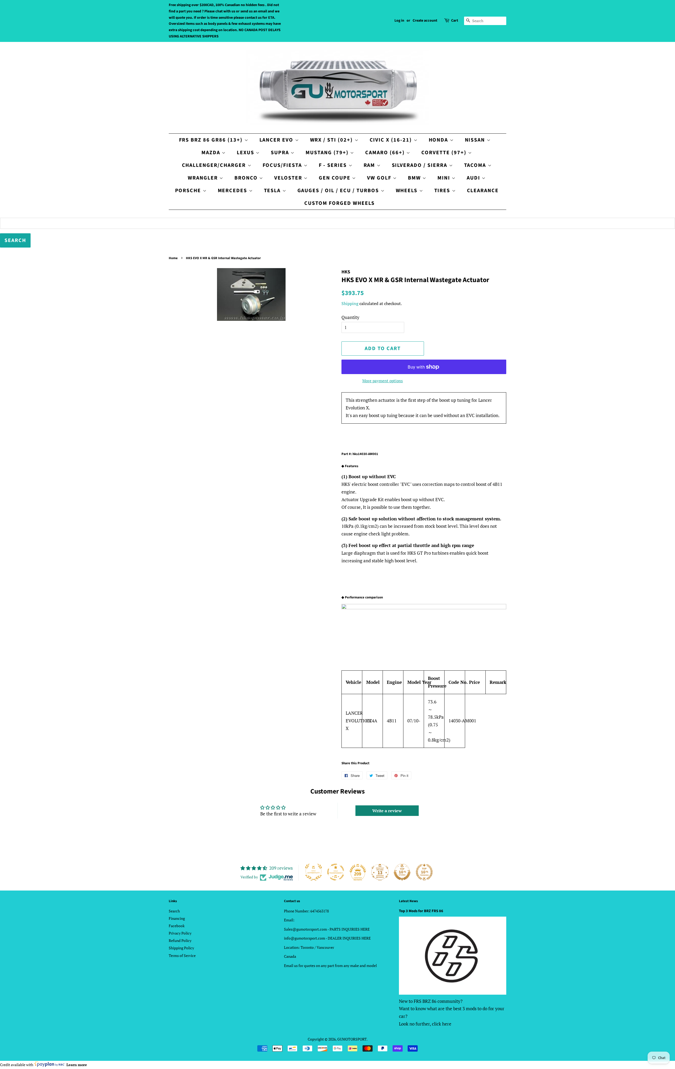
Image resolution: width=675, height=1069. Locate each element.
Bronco (246, 178)
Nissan (476, 140)
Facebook (177, 925)
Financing (177, 918)
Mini (444, 178)
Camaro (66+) (385, 152)
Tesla (273, 190)
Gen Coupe (335, 178)
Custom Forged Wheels (339, 203)
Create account (425, 20)
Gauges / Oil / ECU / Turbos (339, 190)
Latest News (408, 901)
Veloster (289, 178)
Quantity (350, 317)
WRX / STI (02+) (332, 140)
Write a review (387, 811)
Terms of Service (182, 955)
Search (174, 910)
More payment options (382, 380)
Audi (474, 178)
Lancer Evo (277, 140)
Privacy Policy (180, 933)
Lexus (246, 152)
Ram (370, 165)
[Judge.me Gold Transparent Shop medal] (335, 872)
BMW (415, 178)
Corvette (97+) (444, 152)
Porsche (189, 190)
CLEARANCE (483, 190)
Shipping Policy (181, 947)
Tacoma (476, 165)
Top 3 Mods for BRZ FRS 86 (421, 911)
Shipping (349, 303)
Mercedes (233, 190)
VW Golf (380, 178)
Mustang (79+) (328, 152)
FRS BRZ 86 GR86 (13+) (211, 140)
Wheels (407, 190)
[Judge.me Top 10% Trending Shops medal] (424, 872)
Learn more (76, 1064)
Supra (281, 152)
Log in (399, 20)
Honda (439, 140)
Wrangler (203, 178)
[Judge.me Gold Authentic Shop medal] (313, 872)
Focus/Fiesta (283, 165)
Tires (443, 190)
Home (173, 258)
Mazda (211, 152)
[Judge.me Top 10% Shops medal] (402, 872)
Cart (454, 20)
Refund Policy (180, 940)
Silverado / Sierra (420, 165)
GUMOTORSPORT (352, 1039)
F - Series (334, 165)
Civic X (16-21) (392, 140)
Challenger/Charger (215, 165)
